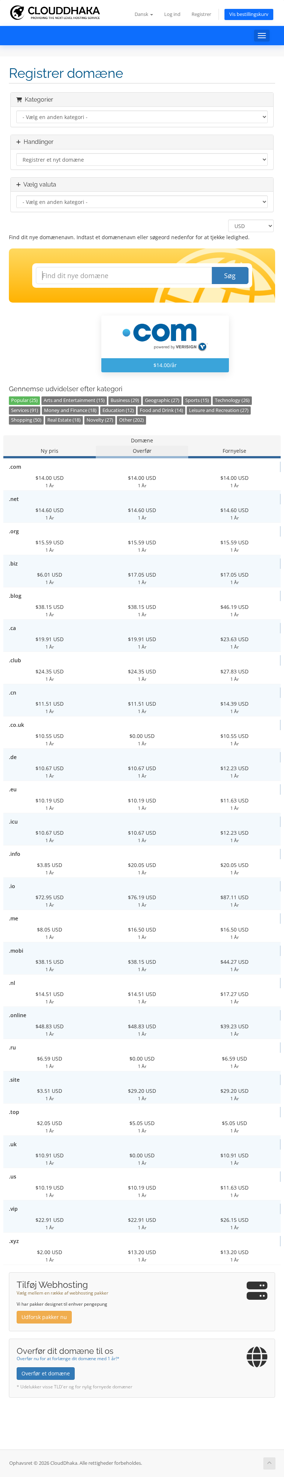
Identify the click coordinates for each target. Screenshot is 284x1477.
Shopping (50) (26, 420)
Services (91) (24, 410)
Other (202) (131, 420)
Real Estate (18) (64, 420)
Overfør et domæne (45, 1373)
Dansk (142, 14)
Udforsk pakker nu (44, 1317)
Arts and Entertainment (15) (74, 400)
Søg (230, 275)
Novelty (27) (100, 420)
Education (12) (118, 410)
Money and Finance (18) (70, 410)
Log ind (172, 14)
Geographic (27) (162, 400)
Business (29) (125, 400)
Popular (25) (24, 400)
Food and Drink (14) (161, 410)
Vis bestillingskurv (248, 14)
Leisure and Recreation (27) (218, 410)
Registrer (201, 14)
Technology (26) (232, 400)
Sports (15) (197, 400)
